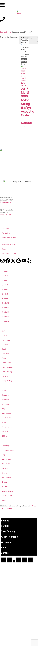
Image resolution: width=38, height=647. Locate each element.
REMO (4, 422)
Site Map (9, 508)
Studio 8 (5, 294)
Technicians (6, 464)
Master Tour (6, 459)
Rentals (5, 526)
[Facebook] (7, 260)
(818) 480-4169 (5, 202)
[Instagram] (2, 260)
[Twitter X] (14, 561)
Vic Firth (5, 431)
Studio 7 (5, 289)
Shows (4, 473)
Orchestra (5, 354)
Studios (5, 520)
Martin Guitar (7, 413)
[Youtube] (23, 260)
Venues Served (7, 491)
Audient (5, 390)
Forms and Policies (9, 238)
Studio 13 (5, 317)
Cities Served (7, 496)
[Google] (18, 260)
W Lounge (5, 486)
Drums (4, 335)
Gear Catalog (7, 372)
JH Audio (5, 404)
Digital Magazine (8, 450)
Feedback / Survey (9, 254)
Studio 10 (5, 303)
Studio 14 (5, 321)
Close (23, 64)
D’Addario (5, 395)
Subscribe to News (9, 245)
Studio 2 (5, 276)
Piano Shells (6, 363)
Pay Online (6, 233)
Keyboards (6, 340)
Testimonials (6, 477)
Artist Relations (9, 536)
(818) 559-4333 (5, 215)
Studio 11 (5, 308)
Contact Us (6, 229)
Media (4, 500)
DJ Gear (5, 344)
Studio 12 (5, 312)
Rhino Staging (7, 427)
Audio (4, 358)
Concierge (6, 446)
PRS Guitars (6, 418)
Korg (3, 409)
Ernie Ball (5, 400)
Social (4, 249)
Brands (4, 482)
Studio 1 (5, 271)
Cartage (5, 376)
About (4, 547)
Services (5, 468)
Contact (5, 552)
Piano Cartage (7, 367)
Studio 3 (5, 280)
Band (4, 349)
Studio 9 (5, 298)
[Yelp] (29, 260)
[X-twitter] (13, 260)
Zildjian (4, 436)
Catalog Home (5, 32)
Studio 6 (5, 285)
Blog (3, 455)
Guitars (4, 331)
